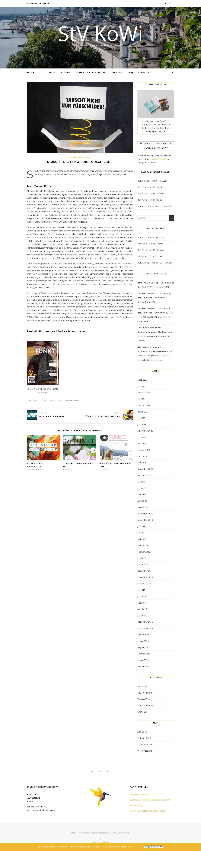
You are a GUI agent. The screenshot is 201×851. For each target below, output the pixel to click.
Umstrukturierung (80, 157)
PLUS (44, 400)
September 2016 (145, 628)
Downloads (145, 72)
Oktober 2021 (144, 456)
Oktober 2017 (144, 583)
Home (52, 72)
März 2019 (142, 545)
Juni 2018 (141, 558)
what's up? (142, 711)
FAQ (131, 72)
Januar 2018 (143, 564)
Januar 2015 (143, 660)
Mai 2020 (141, 494)
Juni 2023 (141, 424)
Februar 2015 (143, 653)
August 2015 (143, 647)
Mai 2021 (141, 462)
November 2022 (145, 430)
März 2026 (142, 379)
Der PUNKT (118, 72)
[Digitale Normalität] (32, 415)
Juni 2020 (141, 488)
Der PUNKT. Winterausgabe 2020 (153, 287)
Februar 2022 (143, 450)
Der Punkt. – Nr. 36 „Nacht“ (150, 187)
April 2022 (142, 443)
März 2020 (142, 507)
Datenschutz (45, 3)
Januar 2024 (143, 411)
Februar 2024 (143, 405)
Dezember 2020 (145, 469)
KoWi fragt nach (144, 692)
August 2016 (143, 634)
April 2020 (142, 500)
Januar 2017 (143, 615)
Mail (153, 159)
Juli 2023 (141, 418)
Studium (66, 72)
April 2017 (142, 609)
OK (146, 847)
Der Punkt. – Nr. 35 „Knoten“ (150, 193)
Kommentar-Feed (145, 744)
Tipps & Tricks (144, 699)
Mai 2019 (141, 539)
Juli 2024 (141, 399)
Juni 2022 (141, 437)
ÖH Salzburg (136, 805)
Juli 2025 (141, 386)
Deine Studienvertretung (91, 72)
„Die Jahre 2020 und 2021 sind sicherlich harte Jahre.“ (155, 317)
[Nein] (197, 847)
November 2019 (145, 519)
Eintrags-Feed (144, 738)
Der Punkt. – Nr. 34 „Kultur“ (150, 199)
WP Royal (125, 833)
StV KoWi (100, 33)
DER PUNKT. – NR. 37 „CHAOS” (152, 180)
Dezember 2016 (145, 621)
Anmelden (142, 731)
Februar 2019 (143, 551)
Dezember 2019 (145, 513)
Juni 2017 (141, 596)
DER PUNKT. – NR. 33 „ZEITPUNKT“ (154, 206)
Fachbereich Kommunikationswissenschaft (150, 799)
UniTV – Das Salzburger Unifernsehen (147, 810)
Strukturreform (55, 400)
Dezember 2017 (145, 570)
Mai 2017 (141, 602)
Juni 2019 (141, 532)
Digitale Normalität (146, 302)
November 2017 (145, 577)
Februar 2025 (143, 392)
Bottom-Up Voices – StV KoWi (154, 283)
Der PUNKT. (32, 400)
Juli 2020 (141, 481)
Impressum (32, 3)
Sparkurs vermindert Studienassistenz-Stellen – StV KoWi (154, 332)
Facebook (160, 159)
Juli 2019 (141, 526)
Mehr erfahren (156, 847)
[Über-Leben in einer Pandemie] (128, 415)
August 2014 (143, 666)
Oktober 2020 (144, 475)
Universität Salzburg (139, 794)
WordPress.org (144, 750)
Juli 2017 (141, 590)
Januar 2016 (143, 641)
